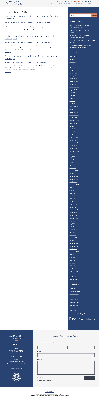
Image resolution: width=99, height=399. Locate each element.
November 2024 (74, 115)
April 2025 (72, 101)
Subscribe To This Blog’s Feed (78, 314)
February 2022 (74, 204)
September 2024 (74, 120)
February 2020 (74, 271)
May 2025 (72, 98)
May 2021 (72, 229)
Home (52, 3)
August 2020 (73, 254)
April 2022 (72, 198)
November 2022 (74, 179)
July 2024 (72, 126)
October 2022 (73, 182)
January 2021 (73, 240)
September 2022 (74, 184)
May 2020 (72, 263)
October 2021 (73, 215)
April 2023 (72, 165)
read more (8, 33)
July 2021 (72, 224)
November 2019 (74, 274)
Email (39, 351)
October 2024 (73, 117)
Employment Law (75, 291)
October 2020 (73, 249)
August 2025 (73, 90)
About (58, 3)
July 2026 (72, 59)
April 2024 (72, 131)
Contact (89, 3)
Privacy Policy (44, 395)
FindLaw (67, 395)
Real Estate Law (74, 302)
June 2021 (72, 226)
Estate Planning (46, 42)
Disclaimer (40, 377)
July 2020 (72, 257)
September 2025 (74, 87)
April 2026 (72, 67)
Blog (83, 3)
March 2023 (73, 168)
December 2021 (74, 210)
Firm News (73, 296)
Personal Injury (46, 22)
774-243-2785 (75, 1)
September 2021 (74, 218)
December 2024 (74, 112)
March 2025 (73, 104)
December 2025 (74, 78)
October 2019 (73, 277)
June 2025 (72, 95)
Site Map (38, 395)
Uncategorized (74, 305)
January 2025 (73, 109)
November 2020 (74, 246)
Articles (77, 3)
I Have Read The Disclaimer (46, 380)
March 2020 (73, 268)
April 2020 (72, 265)
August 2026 (73, 56)
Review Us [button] (49, 391)
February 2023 (74, 170)
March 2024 (73, 134)
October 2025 (73, 84)
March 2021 (73, 235)
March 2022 (73, 201)
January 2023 (73, 173)
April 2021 (72, 232)
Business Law (45, 62)
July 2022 (72, 190)
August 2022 (73, 187)
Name (38, 344)
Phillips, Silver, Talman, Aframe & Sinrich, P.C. (23, 22)
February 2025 (74, 106)
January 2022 (73, 207)
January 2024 (73, 140)
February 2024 (74, 137)
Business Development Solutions (55, 395)
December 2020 (74, 243)
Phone (69, 344)
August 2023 (73, 154)
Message (39, 359)
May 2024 (72, 129)
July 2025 (72, 92)
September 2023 (74, 151)
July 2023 (72, 156)
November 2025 (74, 81)
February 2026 (74, 73)
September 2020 (74, 251)
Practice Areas (66, 3)
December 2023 (74, 143)
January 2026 (73, 76)
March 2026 (73, 70)
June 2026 (72, 62)
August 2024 (73, 123)
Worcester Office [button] (16, 368)
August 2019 (73, 279)
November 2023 (74, 145)
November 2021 (74, 212)
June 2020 (72, 260)
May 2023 (72, 162)
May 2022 (72, 196)
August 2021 (73, 221)
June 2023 (72, 159)
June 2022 (72, 193)
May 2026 (72, 64)
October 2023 (73, 148)
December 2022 (74, 176)
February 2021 (73, 237)
